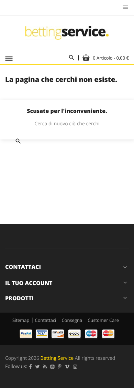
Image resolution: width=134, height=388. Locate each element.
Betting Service (57, 358)
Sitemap (21, 320)
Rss (45, 366)
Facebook (30, 366)
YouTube (53, 366)
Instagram (75, 366)
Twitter (37, 366)
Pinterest (60, 366)
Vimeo (67, 366)
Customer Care (103, 320)
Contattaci (45, 320)
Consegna (72, 320)
